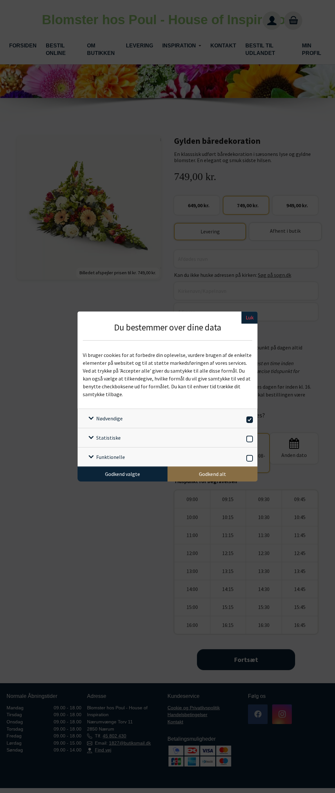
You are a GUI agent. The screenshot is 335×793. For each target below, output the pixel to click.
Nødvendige (109, 418)
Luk (250, 317)
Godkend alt (212, 474)
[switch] (248, 418)
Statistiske (108, 437)
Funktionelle (110, 457)
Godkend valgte (122, 474)
